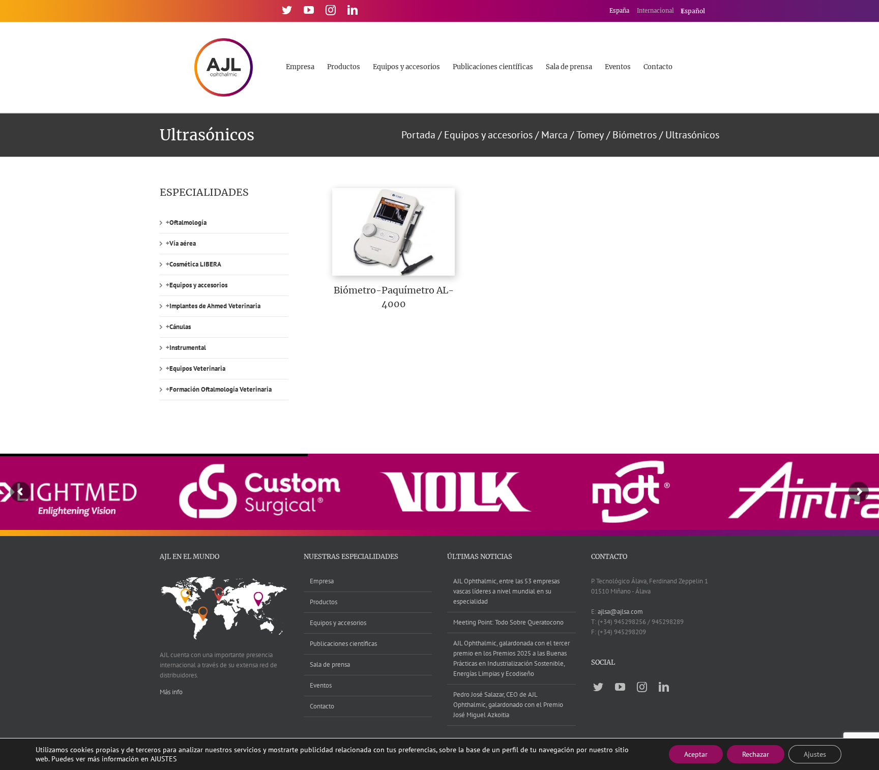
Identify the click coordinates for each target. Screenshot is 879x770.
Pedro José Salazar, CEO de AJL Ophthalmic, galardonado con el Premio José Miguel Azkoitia (508, 704)
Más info (171, 692)
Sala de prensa (330, 664)
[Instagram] (331, 10)
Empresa (322, 581)
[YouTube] (309, 10)
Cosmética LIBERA (195, 264)
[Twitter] (287, 10)
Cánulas (180, 326)
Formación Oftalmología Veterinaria (220, 389)
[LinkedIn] (352, 10)
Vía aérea (182, 243)
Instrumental (187, 347)
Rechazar (755, 754)
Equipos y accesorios (198, 285)
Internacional (656, 10)
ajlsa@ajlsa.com (620, 611)
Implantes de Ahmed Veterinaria (214, 306)
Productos (323, 602)
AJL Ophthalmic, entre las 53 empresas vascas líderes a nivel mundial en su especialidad (506, 591)
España (620, 10)
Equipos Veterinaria (197, 368)
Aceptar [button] (696, 754)
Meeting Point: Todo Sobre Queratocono (508, 622)
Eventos (321, 685)
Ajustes (815, 754)
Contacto (322, 706)
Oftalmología (188, 222)
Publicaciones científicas (343, 643)
